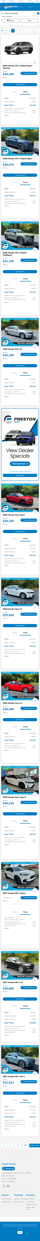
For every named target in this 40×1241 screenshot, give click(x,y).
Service (5, 1195)
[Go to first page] (2, 31)
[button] (35, 63)
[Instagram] (8, 1186)
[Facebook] (4, 1186)
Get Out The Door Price (30, 73)
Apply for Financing (20, 1199)
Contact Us (9, 1169)
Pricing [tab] (25, 92)
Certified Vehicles (31, 1204)
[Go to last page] (25, 1145)
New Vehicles (30, 1199)
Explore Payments (20, 84)
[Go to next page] (21, 1145)
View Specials (20, 475)
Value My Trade (18, 1202)
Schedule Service (7, 1202)
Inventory (30, 1195)
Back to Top (35, 1145)
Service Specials (6, 1199)
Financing (18, 1195)
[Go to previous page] (6, 31)
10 (18, 1145)
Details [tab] (14, 92)
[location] (36, 1)
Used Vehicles (30, 1202)
